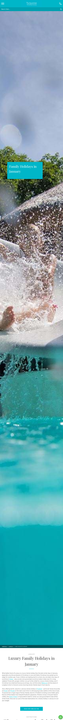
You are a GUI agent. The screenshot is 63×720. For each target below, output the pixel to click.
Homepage (4, 646)
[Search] (61, 9)
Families (11, 646)
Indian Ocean (13, 696)
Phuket (12, 690)
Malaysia (44, 683)
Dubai (11, 679)
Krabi (5, 690)
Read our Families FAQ (31, 708)
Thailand (39, 689)
